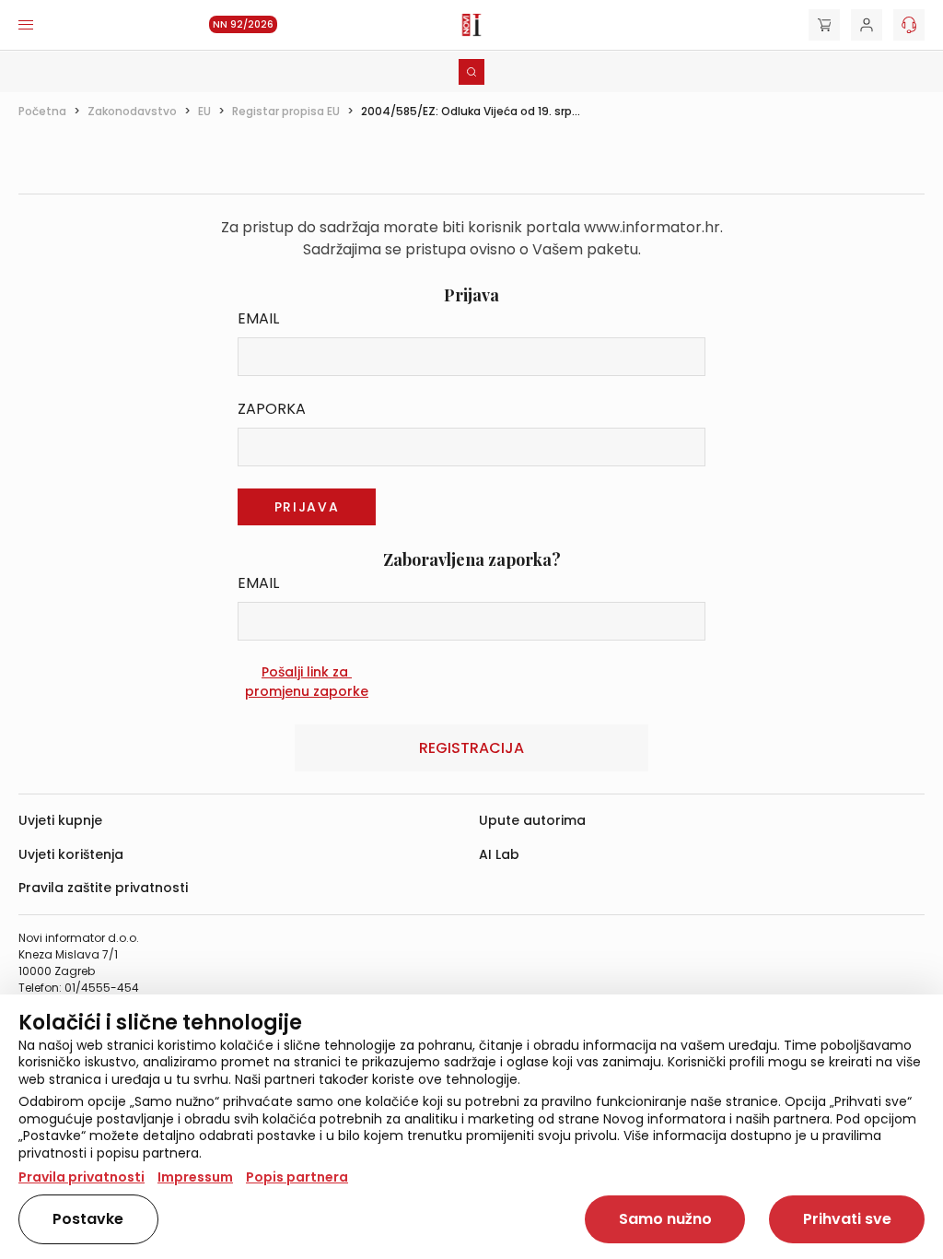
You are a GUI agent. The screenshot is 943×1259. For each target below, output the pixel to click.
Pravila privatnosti (81, 1177)
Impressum (195, 1177)
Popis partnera (297, 1177)
